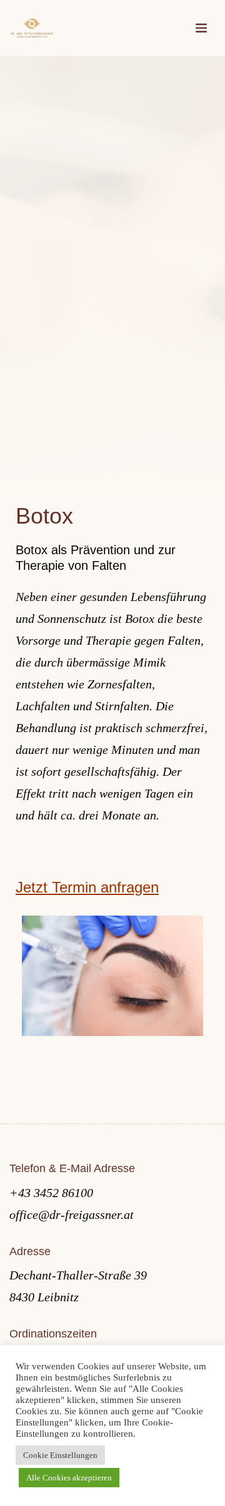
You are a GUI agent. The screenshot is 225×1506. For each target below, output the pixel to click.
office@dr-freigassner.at (71, 1214)
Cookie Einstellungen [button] (60, 1455)
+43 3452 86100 (51, 1193)
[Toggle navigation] (201, 28)
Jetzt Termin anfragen (87, 887)
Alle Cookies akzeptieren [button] (69, 1477)
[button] (112, 558)
